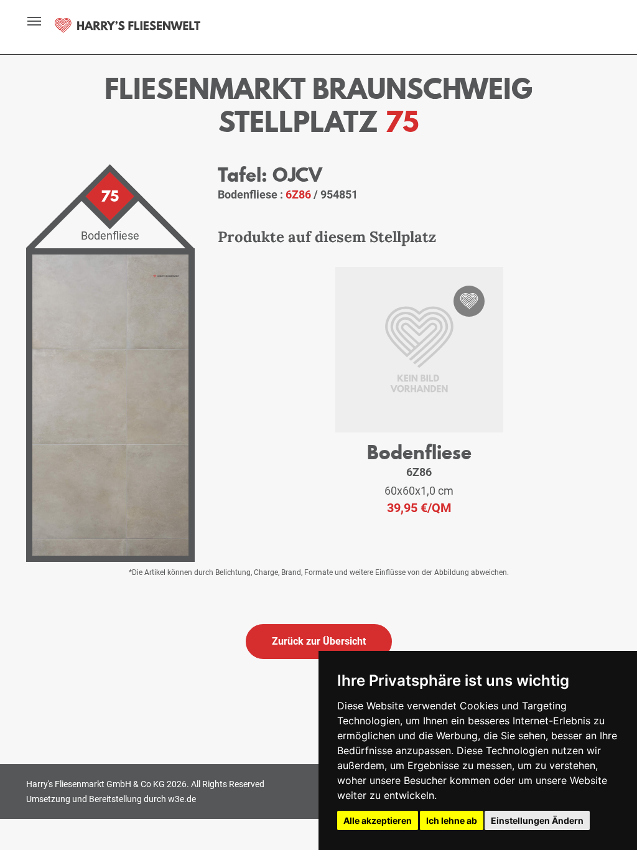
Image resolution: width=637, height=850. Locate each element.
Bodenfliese (419, 452)
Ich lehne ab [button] (451, 820)
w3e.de (182, 799)
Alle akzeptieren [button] (377, 820)
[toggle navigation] (27, 21)
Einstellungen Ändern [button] (537, 820)
